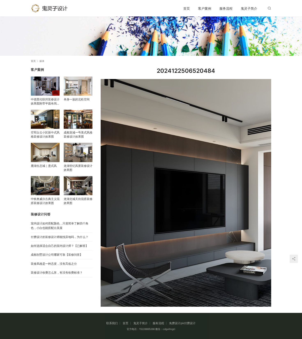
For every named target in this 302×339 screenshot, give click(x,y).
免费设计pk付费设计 (182, 323)
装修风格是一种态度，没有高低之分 (54, 263)
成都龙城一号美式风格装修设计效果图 (78, 134)
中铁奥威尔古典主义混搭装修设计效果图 (45, 201)
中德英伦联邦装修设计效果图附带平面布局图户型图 (45, 102)
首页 (186, 8)
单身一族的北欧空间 (77, 99)
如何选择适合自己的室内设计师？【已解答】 (59, 245)
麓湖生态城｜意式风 (44, 165)
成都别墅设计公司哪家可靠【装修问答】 (57, 254)
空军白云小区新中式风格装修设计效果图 (45, 134)
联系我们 (112, 323)
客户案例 (204, 8)
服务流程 (226, 8)
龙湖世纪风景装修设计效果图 (78, 168)
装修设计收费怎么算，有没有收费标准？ (57, 272)
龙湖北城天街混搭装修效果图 (78, 201)
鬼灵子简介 (249, 8)
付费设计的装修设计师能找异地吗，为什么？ (59, 237)
